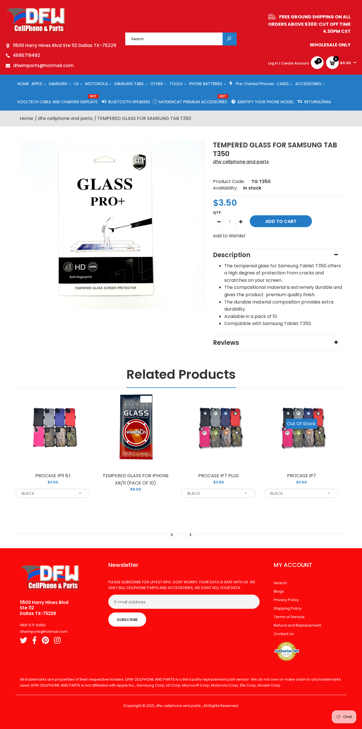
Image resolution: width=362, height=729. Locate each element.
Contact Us (284, 633)
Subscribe (127, 619)
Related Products (181, 374)
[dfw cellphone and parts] (36, 32)
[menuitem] (23, 84)
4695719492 (26, 55)
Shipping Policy (287, 608)
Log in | (274, 63)
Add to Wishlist (229, 236)
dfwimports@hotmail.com (43, 65)
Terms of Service (289, 617)
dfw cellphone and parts (241, 161)
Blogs (279, 591)
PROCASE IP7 (301, 475)
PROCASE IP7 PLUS (218, 475)
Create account (295, 63)
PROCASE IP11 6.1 (52, 475)
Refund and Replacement (297, 625)
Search (280, 583)
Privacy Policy (286, 600)
